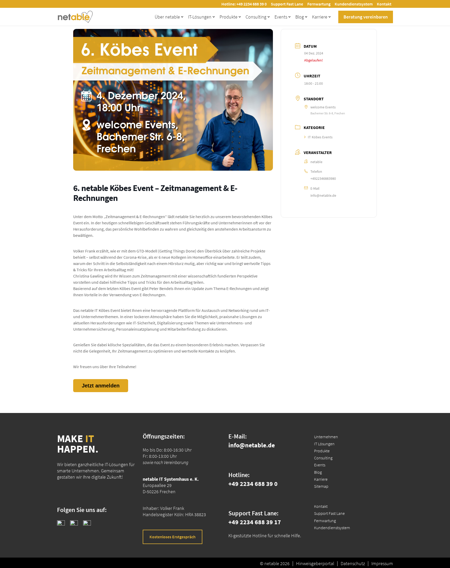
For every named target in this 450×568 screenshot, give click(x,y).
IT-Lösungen (199, 17)
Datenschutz (353, 563)
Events (280, 17)
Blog (299, 17)
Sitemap (321, 486)
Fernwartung (318, 4)
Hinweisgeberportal (315, 563)
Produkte (229, 17)
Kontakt (384, 4)
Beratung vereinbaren (365, 17)
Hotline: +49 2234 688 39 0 (244, 4)
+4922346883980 (323, 178)
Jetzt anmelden (101, 385)
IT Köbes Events (320, 137)
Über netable (167, 17)
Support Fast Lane (287, 4)
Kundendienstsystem (354, 4)
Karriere (319, 17)
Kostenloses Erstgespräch (172, 536)
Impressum (382, 563)
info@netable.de (323, 195)
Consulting (256, 17)
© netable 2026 (275, 563)
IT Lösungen (324, 443)
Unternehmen (326, 436)
